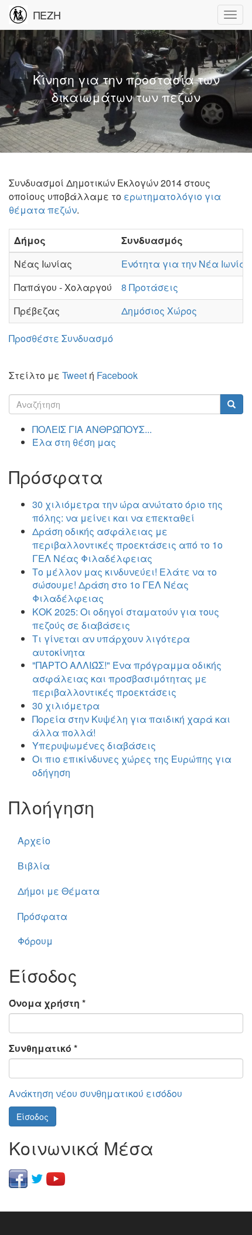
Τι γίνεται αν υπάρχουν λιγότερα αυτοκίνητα (111, 645)
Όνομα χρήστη (47, 1003)
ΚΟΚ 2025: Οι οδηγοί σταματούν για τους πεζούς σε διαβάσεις (125, 618)
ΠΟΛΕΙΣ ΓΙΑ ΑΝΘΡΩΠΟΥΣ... (92, 429)
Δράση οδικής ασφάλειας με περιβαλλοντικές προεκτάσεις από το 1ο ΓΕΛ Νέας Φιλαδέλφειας (127, 545)
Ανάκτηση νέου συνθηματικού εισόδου (95, 1093)
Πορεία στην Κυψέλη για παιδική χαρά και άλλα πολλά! (131, 725)
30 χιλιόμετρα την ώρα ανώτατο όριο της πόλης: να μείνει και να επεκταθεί (127, 511)
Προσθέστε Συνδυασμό (61, 338)
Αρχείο (34, 840)
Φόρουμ (35, 941)
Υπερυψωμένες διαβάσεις (94, 745)
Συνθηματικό (43, 1048)
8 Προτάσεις (149, 287)
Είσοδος (32, 1116)
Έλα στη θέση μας (74, 442)
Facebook (117, 375)
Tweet (74, 375)
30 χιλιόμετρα (66, 705)
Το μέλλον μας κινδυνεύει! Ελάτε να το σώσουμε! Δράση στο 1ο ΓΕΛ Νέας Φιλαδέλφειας (124, 585)
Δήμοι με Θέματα (59, 891)
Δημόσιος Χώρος (159, 310)
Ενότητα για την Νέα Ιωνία (183, 263)
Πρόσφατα (42, 916)
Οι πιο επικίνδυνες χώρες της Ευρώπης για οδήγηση (131, 765)
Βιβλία (34, 865)
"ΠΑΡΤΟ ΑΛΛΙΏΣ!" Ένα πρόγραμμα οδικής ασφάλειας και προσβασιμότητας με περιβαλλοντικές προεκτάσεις (127, 678)
